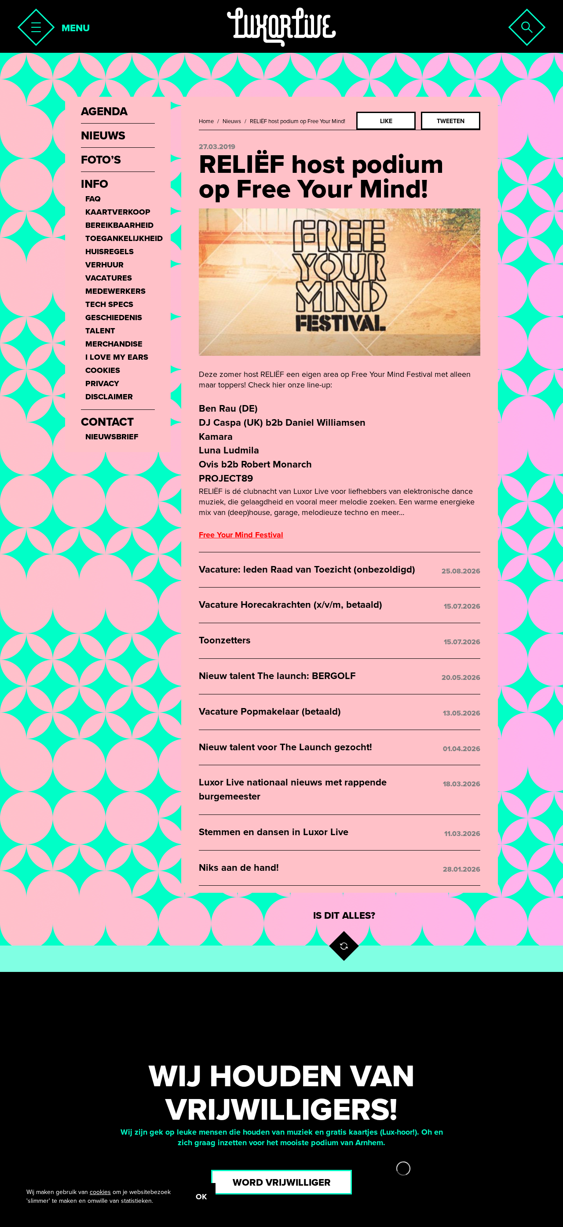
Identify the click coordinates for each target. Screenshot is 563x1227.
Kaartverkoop (117, 212)
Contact (107, 422)
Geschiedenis (113, 317)
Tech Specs (109, 304)
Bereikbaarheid (119, 225)
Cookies (102, 370)
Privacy (102, 383)
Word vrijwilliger (282, 1182)
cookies (100, 1192)
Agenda (104, 111)
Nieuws (232, 121)
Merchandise (114, 344)
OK (201, 1196)
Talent (100, 331)
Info (94, 184)
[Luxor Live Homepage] (281, 27)
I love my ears (116, 357)
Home (206, 121)
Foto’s (101, 160)
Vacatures (108, 278)
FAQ (93, 199)
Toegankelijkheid (120, 238)
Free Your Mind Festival (241, 535)
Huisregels (109, 251)
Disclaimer (109, 397)
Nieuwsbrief (111, 437)
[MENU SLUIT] (33, 24)
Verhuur (104, 265)
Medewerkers (115, 291)
